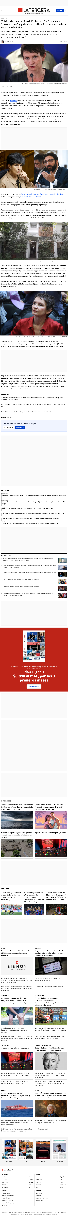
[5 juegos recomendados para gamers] (51, 848)
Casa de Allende (36, 412)
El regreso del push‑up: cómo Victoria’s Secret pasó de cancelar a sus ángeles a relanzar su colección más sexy (17, 1038)
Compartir (5, 87)
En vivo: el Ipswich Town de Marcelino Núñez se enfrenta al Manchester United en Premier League (50, 1029)
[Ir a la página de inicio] (34, 10)
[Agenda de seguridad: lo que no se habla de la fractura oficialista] (62, 588)
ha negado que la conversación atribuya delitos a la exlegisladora (43, 194)
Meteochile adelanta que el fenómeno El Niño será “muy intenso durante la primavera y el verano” (17, 807)
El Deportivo (39, 996)
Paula (37, 1090)
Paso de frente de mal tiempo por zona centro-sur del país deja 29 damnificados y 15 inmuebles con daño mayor (34, 502)
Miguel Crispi (19, 412)
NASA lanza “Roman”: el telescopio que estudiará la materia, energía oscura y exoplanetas (16, 1130)
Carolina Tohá (12, 412)
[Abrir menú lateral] (2, 10)
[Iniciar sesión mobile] (66, 11)
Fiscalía (49, 412)
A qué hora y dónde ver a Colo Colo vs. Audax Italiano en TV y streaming (11, 896)
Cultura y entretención (43, 1045)
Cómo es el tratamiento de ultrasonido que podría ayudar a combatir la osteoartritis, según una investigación (16, 1001)
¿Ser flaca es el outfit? (42, 1129)
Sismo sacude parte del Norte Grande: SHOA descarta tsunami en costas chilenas (15, 953)
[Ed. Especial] (59, 1159)
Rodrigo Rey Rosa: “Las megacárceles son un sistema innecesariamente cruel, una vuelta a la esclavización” (50, 1083)
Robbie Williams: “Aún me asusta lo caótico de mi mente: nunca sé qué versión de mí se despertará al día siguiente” (50, 1075)
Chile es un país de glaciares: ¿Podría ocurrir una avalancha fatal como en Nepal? (16, 835)
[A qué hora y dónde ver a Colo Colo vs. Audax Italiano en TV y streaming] (11, 909)
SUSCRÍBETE (34, 687)
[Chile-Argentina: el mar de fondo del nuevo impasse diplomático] (62, 581)
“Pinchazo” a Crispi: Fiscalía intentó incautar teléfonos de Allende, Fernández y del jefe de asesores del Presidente (32, 399)
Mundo (3, 1090)
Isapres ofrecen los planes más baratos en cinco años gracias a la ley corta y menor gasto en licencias (50, 953)
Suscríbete (20, 427)
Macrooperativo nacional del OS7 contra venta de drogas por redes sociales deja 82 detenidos (30, 518)
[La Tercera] (9, 1159)
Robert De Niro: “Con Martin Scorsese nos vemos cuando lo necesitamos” (50, 1049)
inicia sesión (8, 427)
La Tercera (13, 100)
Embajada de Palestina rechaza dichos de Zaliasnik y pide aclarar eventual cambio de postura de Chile (33, 513)
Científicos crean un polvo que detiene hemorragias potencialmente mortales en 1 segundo (14, 1030)
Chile (3, 948)
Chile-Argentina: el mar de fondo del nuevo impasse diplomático (21, 579)
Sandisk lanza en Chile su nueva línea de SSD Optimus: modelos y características (15, 1082)
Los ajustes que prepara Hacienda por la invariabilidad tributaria (47, 979)
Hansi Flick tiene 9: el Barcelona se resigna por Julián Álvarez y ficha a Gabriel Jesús (49, 1037)
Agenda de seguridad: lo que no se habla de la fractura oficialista (21, 586)
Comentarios (14, 87)
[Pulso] (26, 1159)
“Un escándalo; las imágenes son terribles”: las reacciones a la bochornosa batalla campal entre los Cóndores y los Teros (49, 1002)
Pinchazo (44, 412)
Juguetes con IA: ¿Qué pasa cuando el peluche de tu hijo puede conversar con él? (50, 1122)
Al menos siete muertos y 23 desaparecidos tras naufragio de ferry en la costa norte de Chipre (30, 523)
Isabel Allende (28, 412)
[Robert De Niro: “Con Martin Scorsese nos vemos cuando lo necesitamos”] (51, 1061)
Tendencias (5, 996)
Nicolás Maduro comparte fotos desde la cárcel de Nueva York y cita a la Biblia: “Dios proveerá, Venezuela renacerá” (16, 1123)
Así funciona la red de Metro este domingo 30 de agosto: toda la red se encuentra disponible (56, 896)
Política (4, 18)
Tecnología (5, 1045)
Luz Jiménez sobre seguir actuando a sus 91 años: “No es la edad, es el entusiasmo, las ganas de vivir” (50, 1095)
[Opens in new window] (42, 1159)
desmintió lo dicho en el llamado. (31, 197)
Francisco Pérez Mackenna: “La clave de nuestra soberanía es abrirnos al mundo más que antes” (30, 572)
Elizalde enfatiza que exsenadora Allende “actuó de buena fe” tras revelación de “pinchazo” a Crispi (33, 405)
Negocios (38, 948)
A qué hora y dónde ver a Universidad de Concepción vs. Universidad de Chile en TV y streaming (34, 897)
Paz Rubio (10, 42)
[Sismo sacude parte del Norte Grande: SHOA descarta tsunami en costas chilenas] (17, 966)
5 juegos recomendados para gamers (50, 833)
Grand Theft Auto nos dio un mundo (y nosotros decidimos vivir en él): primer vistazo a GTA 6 (50, 807)
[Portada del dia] (34, 661)
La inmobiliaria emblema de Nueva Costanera (49, 986)
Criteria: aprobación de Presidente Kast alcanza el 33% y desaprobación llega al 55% (27, 508)
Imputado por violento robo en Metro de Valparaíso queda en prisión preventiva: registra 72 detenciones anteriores (34, 496)
